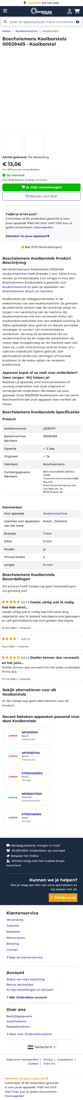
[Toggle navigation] (5, 10)
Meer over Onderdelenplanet (30, 1034)
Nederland (43, 1047)
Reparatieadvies (18, 1026)
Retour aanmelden (20, 984)
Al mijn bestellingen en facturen (30, 990)
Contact (12, 950)
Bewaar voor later (43, 196)
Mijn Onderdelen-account (27, 997)
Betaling (12, 943)
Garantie (12, 925)
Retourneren (15, 938)
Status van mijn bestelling (25, 979)
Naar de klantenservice (25, 957)
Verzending (14, 920)
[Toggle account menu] (69, 11)
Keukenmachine (27, 31)
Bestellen (13, 931)
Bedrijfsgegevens (19, 1016)
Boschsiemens (13, 291)
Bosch (29, 291)
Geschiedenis (16, 1021)
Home (6, 31)
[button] (41, 21)
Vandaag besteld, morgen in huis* (35, 845)
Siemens (46, 291)
